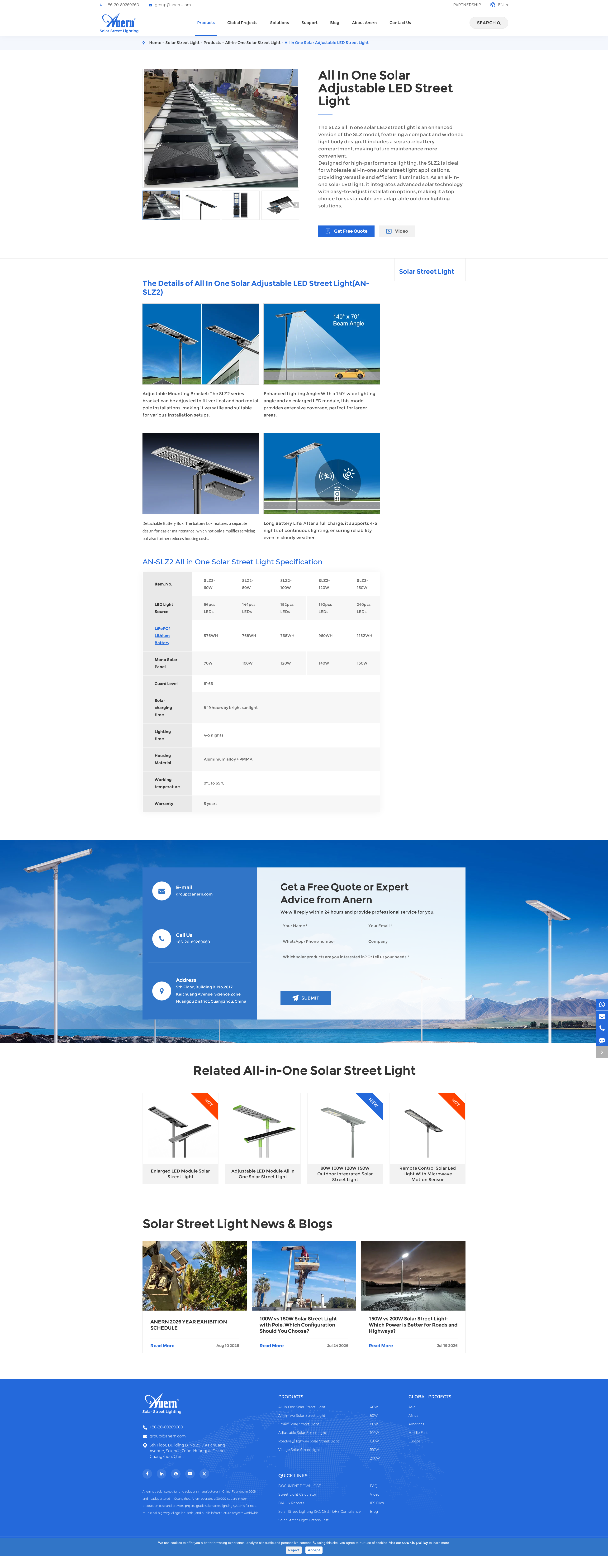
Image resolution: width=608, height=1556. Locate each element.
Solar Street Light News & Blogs (237, 1223)
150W (374, 1450)
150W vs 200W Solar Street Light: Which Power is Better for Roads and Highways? (413, 1325)
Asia (411, 1407)
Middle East (418, 1433)
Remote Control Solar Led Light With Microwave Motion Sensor (427, 1174)
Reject (293, 1550)
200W (375, 1458)
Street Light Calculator (297, 1494)
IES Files (377, 1503)
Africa (413, 1415)
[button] (145, 205)
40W (374, 1407)
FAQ (373, 1486)
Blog (334, 22)
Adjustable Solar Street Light (302, 1433)
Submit (310, 998)
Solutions (279, 22)
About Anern (364, 22)
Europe (414, 1441)
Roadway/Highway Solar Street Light (308, 1441)
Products (206, 22)
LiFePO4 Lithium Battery (163, 635)
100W (374, 1433)
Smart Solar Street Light (298, 1424)
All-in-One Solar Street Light (252, 42)
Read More (194, 1345)
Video (401, 231)
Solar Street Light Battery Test (303, 1520)
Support (309, 22)
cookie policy (415, 1542)
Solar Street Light (182, 42)
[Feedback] (602, 1040)
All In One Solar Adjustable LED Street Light (327, 42)
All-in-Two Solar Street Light (301, 1415)
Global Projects (242, 22)
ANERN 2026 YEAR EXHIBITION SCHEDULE (188, 1325)
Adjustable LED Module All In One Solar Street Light (262, 1173)
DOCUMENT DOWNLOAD (300, 1486)
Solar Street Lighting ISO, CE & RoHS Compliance (319, 1511)
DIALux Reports (291, 1503)
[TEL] (602, 1028)
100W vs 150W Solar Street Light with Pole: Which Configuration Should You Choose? (298, 1325)
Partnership (467, 5)
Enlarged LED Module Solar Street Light (180, 1173)
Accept (314, 1550)
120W (374, 1441)
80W (374, 1424)
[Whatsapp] (602, 1004)
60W (374, 1415)
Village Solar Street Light (299, 1450)
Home (155, 42)
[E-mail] (602, 1016)
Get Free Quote (350, 231)
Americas (416, 1424)
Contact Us (400, 22)
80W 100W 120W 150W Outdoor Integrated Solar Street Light (345, 1174)
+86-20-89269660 (122, 5)
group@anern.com (173, 5)
